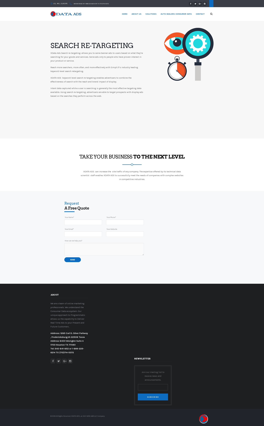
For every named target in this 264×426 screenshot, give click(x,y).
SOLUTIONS (150, 14)
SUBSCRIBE (153, 397)
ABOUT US (136, 14)
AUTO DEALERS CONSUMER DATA (176, 14)
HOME (124, 14)
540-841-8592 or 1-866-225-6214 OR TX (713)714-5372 (91, 4)
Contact (200, 14)
